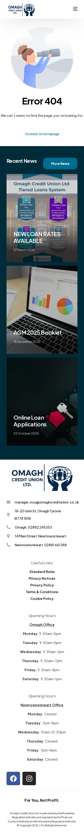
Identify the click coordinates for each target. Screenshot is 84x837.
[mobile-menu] (75, 3)
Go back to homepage (42, 134)
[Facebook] (13, 778)
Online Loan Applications (30, 421)
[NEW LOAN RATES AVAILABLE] (42, 218)
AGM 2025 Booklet (38, 332)
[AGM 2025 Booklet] (42, 310)
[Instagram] (29, 778)
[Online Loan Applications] (42, 401)
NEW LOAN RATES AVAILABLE (37, 237)
